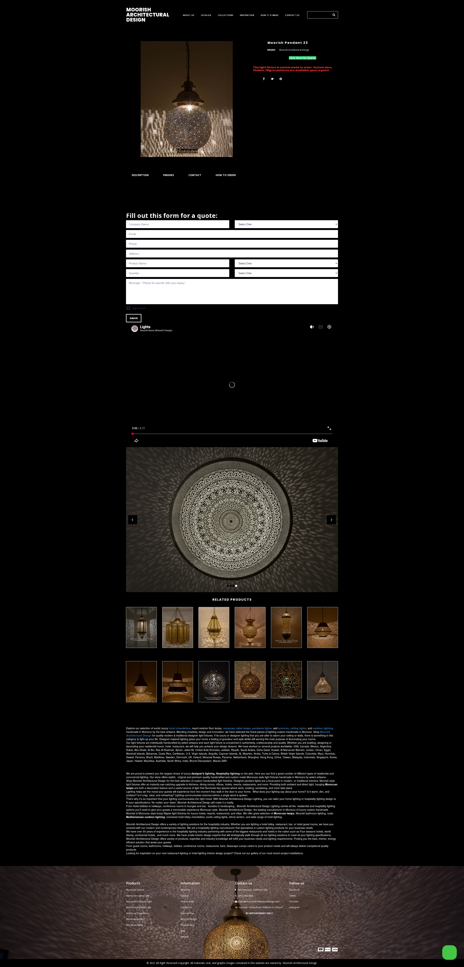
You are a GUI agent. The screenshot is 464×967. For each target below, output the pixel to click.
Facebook (294, 889)
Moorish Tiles (188, 913)
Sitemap (185, 936)
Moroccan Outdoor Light (139, 901)
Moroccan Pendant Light (138, 907)
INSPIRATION (247, 15)
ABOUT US (188, 15)
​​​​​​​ (321, 949)
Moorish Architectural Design (300, 963)
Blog (183, 930)
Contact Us (186, 907)
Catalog (184, 895)
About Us (185, 889)
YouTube (294, 901)
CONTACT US (292, 15)
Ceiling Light (143, 895)
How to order (187, 901)
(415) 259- (243, 895)
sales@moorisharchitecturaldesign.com (259, 901)
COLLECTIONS (225, 15)
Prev (132, 519)
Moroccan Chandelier (137, 913)
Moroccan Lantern (135, 919)
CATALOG (206, 15)
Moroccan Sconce (135, 889)
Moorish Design (189, 919)
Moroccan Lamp (134, 925)
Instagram (294, 907)
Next (331, 519)
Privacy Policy (187, 925)
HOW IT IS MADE (270, 15)
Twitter (292, 895)
